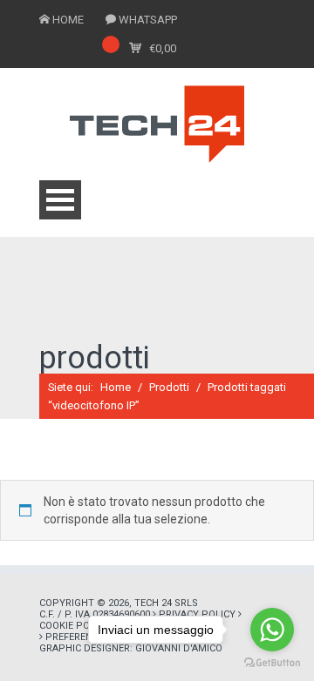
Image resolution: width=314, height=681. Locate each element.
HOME (68, 19)
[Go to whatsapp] (272, 629)
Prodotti (169, 387)
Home (115, 387)
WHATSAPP (148, 19)
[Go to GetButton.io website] (272, 663)
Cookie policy (74, 625)
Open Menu (60, 199)
